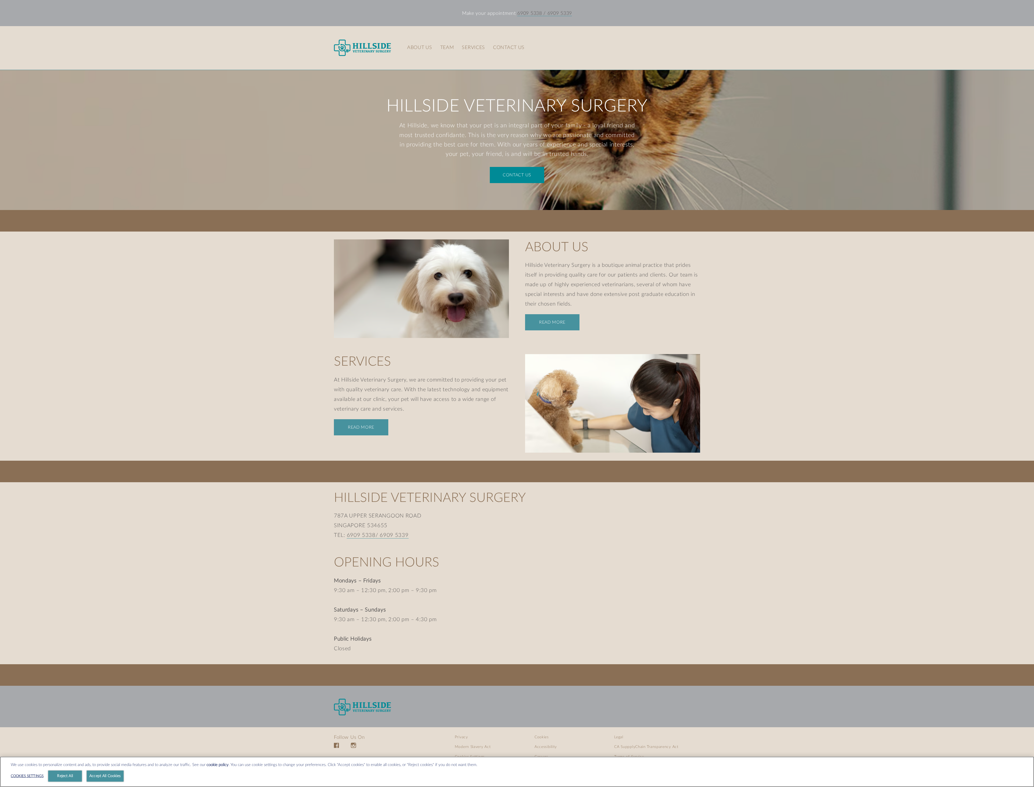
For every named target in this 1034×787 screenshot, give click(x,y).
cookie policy (218, 765)
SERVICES (362, 361)
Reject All (65, 776)
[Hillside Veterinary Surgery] (362, 707)
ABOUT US (556, 247)
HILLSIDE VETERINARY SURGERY (517, 106)
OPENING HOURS (386, 562)
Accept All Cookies (105, 776)
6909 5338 (529, 13)
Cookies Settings (27, 776)
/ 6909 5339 (557, 13)
